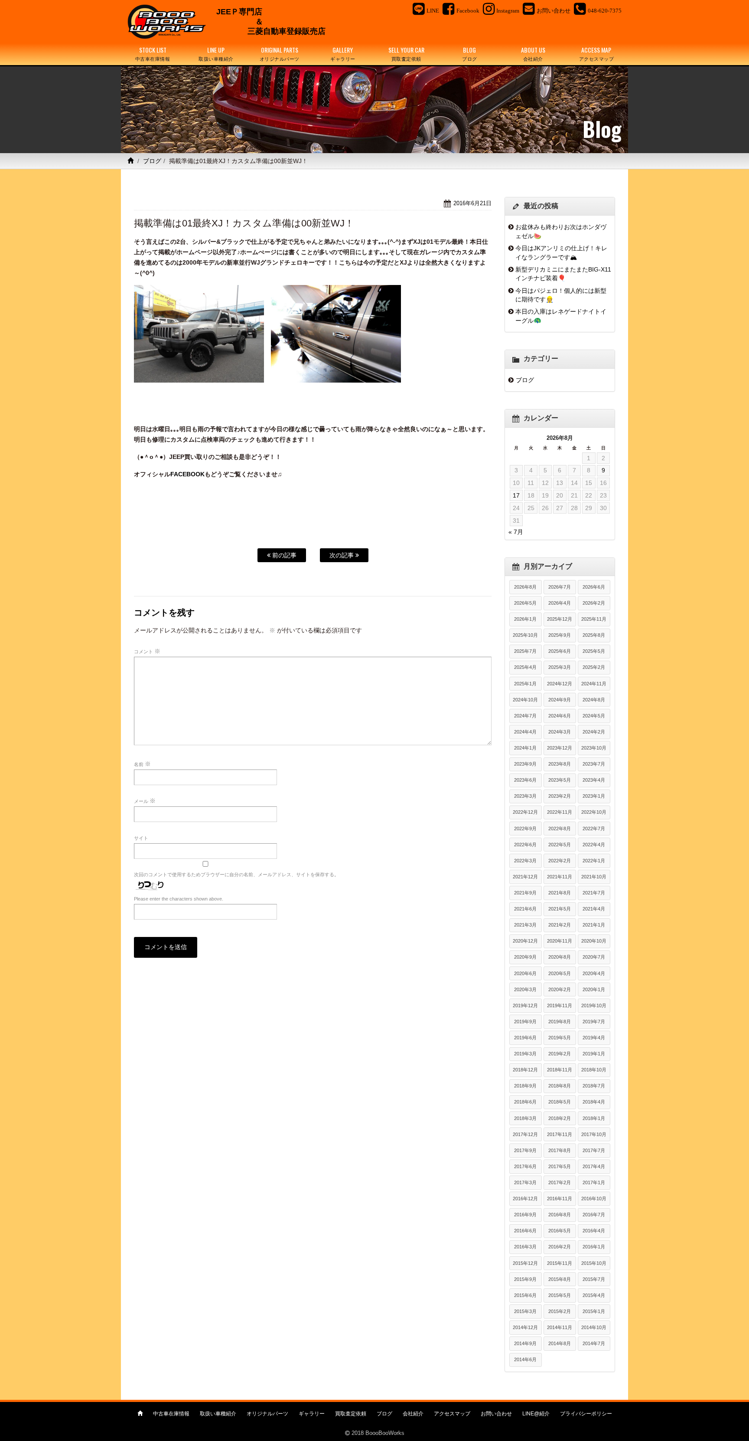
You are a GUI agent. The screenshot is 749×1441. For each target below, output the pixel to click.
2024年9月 (559, 699)
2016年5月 (559, 1230)
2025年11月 (593, 619)
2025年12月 (559, 619)
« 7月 (515, 531)
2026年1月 (525, 619)
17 (516, 495)
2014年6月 (525, 1359)
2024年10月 (525, 699)
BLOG (469, 53)
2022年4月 (594, 844)
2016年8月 (559, 1214)
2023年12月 (559, 747)
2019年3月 (525, 1053)
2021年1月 (594, 924)
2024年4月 (525, 731)
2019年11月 (559, 1005)
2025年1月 (525, 683)
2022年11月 (559, 812)
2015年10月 (593, 1263)
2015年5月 (559, 1295)
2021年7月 (594, 892)
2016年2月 (559, 1246)
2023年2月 (559, 796)
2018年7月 (594, 1085)
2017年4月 (594, 1166)
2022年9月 (525, 828)
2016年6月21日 (472, 203)
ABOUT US (533, 53)
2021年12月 (525, 876)
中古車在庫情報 (171, 1414)
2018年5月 (559, 1101)
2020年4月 (594, 973)
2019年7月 (594, 1021)
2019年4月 (594, 1037)
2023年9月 (525, 763)
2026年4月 (559, 603)
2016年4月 (594, 1230)
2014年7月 (594, 1343)
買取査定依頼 (350, 1414)
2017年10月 (593, 1134)
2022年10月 (593, 812)
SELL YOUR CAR (406, 53)
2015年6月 (525, 1295)
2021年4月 (594, 908)
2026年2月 (594, 603)
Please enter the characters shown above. (178, 898)
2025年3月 (559, 667)
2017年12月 (525, 1134)
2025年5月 (594, 651)
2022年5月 (559, 844)
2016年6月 (525, 1230)
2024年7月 (525, 715)
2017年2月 (559, 1182)
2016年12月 (525, 1198)
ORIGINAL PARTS (280, 53)
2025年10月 (525, 635)
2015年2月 (559, 1311)
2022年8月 (559, 828)
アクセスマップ (452, 1414)
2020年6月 (525, 973)
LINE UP (216, 53)
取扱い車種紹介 (218, 1414)
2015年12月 (525, 1263)
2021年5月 (559, 908)
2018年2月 (559, 1118)
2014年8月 (559, 1343)
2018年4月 (594, 1101)
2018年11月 (559, 1069)
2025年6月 (559, 651)
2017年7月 (594, 1150)
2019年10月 (593, 1005)
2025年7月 (525, 651)
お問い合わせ (496, 1414)
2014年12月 (525, 1327)
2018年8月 (559, 1085)
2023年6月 (525, 780)
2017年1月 (594, 1182)
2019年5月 (559, 1037)
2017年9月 (525, 1150)
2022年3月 (525, 860)
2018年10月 (593, 1069)
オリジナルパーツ (267, 1414)
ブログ (152, 160)
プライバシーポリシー (586, 1414)
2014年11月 (559, 1327)
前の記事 (283, 555)
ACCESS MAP (596, 53)
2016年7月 (594, 1214)
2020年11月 (559, 940)
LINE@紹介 (536, 1414)
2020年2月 (559, 989)
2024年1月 (525, 747)
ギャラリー (312, 1414)
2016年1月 (594, 1246)
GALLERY (342, 53)
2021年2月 (559, 924)
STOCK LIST (152, 53)
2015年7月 (594, 1279)
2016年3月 (525, 1246)
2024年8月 (594, 699)
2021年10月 (593, 876)
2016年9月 (525, 1214)
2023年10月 (593, 747)
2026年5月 (525, 603)
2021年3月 (525, 924)
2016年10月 (593, 1198)
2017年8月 (559, 1150)
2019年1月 (594, 1053)
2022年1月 (594, 860)
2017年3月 (525, 1182)
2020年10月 (593, 940)
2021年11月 (559, 876)
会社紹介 (413, 1414)
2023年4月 (594, 780)
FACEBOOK (187, 474)
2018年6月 (525, 1101)
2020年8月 (559, 957)
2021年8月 (559, 892)
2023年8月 (559, 763)
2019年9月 (525, 1021)
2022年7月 (594, 828)
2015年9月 (525, 1279)
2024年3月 (559, 731)
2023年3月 (525, 796)
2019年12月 (525, 1005)
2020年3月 (525, 989)
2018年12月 (525, 1069)
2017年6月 (525, 1166)
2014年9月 (525, 1343)
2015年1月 (594, 1311)
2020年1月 (594, 989)
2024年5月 (594, 715)
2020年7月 (594, 957)
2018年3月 (525, 1118)
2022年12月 (525, 812)
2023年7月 (594, 763)
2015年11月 (559, 1263)
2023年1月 (594, 796)
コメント (147, 651)
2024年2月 (594, 731)
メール (145, 800)
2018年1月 (594, 1118)
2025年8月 (594, 635)
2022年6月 (525, 844)
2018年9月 (525, 1085)
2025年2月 (594, 667)
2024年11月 (593, 683)
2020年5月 (559, 973)
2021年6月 (525, 908)
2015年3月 (525, 1311)
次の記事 (342, 555)
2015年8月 (559, 1279)
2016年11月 (559, 1198)
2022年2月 (559, 860)
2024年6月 (559, 715)
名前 (142, 763)
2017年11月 (559, 1134)
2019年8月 (559, 1021)
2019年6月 (525, 1037)
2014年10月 (593, 1327)
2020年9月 (525, 957)
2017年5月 (559, 1166)
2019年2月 (559, 1053)
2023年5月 (559, 780)
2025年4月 (525, 667)
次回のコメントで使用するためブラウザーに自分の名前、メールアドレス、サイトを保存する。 (236, 874)
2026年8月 (525, 587)
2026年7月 (559, 587)
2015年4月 (594, 1295)
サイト (141, 838)
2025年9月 (559, 635)
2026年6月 (594, 587)
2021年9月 (525, 892)
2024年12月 (559, 683)
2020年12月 (525, 940)
